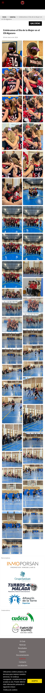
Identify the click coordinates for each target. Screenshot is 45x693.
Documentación (22, 655)
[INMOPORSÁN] (22, 565)
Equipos (22, 651)
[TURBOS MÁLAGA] (22, 588)
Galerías (12, 17)
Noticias (22, 645)
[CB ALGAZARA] (22, 2)
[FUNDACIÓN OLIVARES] (22, 628)
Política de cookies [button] (10, 690)
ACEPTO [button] (35, 681)
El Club (22, 641)
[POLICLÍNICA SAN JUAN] (22, 576)
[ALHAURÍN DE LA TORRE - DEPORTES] (22, 599)
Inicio (4, 17)
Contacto (22, 662)
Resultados (22, 648)
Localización (22, 665)
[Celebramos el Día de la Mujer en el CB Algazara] (12, 54)
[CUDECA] (22, 617)
